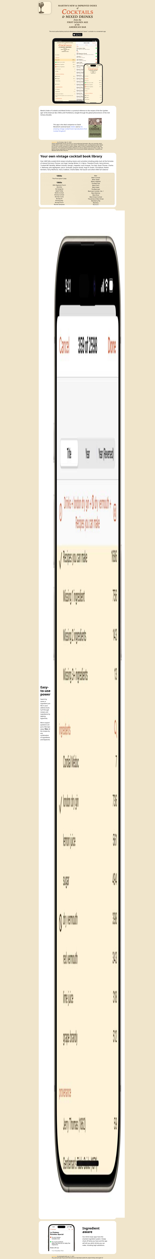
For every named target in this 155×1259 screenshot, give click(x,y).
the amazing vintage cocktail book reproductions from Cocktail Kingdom (70, 129)
